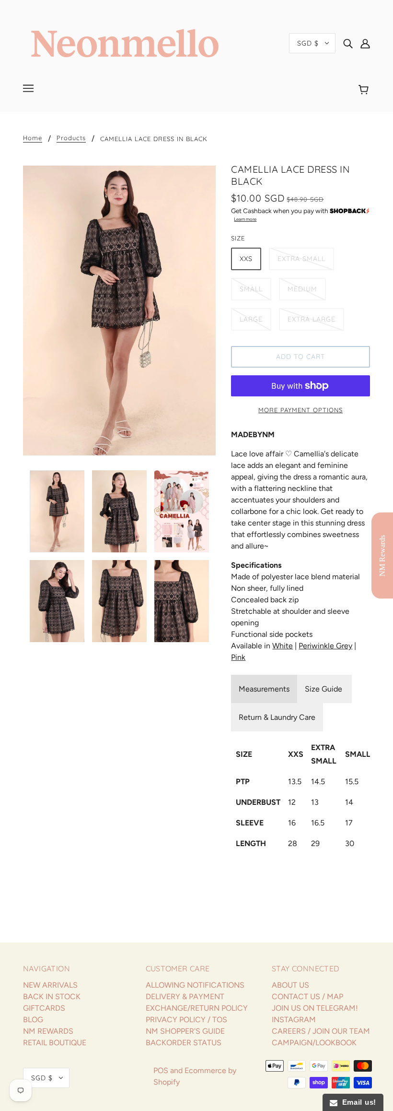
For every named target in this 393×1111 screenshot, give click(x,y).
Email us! (356, 1102)
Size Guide (324, 688)
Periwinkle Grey (325, 645)
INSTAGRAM (294, 1019)
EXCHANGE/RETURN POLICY (197, 1008)
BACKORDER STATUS (183, 1042)
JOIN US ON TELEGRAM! (315, 1008)
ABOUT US (290, 985)
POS (160, 1070)
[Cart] (365, 90)
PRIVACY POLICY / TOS (186, 1019)
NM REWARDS (48, 1031)
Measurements (264, 688)
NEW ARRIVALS (50, 985)
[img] (348, 43)
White (282, 645)
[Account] (365, 43)
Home (32, 138)
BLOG (33, 1019)
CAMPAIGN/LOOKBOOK (314, 1042)
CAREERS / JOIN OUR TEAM (321, 1031)
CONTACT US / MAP (307, 996)
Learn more (245, 219)
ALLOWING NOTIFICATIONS (195, 985)
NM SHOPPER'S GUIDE (185, 1031)
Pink (238, 657)
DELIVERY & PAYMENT (185, 996)
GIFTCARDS (44, 1008)
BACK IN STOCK (52, 996)
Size (238, 238)
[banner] (125, 42)
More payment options (300, 410)
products (71, 138)
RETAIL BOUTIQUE (54, 1042)
